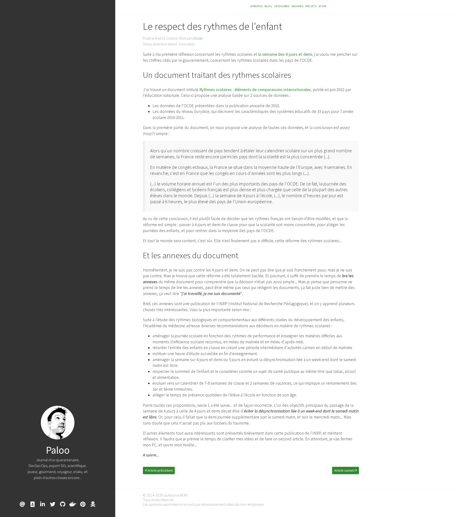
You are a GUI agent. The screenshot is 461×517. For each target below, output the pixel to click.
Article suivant (344, 470)
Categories (281, 6)
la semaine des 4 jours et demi (285, 54)
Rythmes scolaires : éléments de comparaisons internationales (255, 89)
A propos (256, 6)
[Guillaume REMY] (32, 504)
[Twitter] (52, 504)
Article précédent (160, 470)
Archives (297, 6)
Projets (310, 6)
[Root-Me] (93, 504)
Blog (268, 6)
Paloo (58, 449)
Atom (322, 6)
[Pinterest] (83, 504)
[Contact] (22, 504)
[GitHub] (62, 504)
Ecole (198, 38)
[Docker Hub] (72, 504)
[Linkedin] (42, 504)
